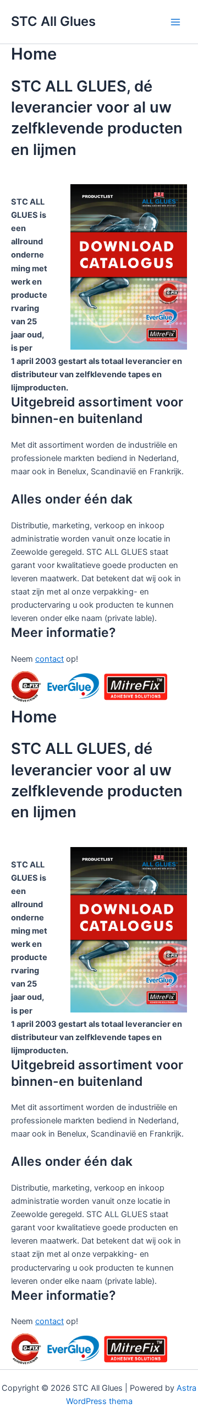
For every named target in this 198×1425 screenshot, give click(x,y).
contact (49, 659)
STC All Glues (53, 21)
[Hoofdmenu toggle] (175, 22)
